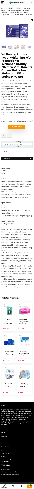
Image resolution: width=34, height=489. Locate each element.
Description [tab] (7, 158)
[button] (32, 20)
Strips (18, 8)
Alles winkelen (5, 454)
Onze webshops (6, 459)
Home (3, 8)
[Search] (31, 2)
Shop (10, 8)
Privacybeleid (5, 469)
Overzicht (4, 437)
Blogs (3, 456)
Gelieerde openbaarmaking (10, 475)
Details (30, 121)
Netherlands (14, 144)
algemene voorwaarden (9, 472)
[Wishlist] (13, 486)
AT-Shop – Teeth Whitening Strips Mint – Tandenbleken (8, 324)
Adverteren (5, 461)
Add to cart (16, 127)
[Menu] (2, 2)
